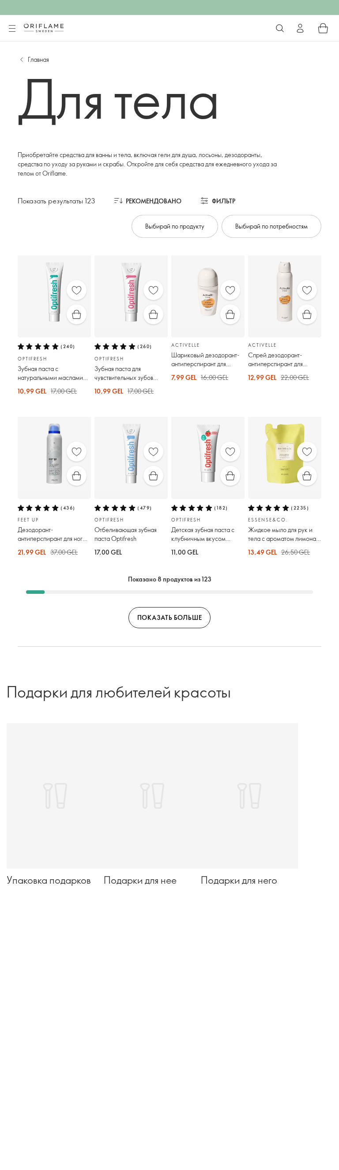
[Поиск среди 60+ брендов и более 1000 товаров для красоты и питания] (279, 28)
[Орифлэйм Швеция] (44, 27)
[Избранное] (77, 290)
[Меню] (12, 28)
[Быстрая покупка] (77, 314)
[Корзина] (323, 28)
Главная (38, 59)
